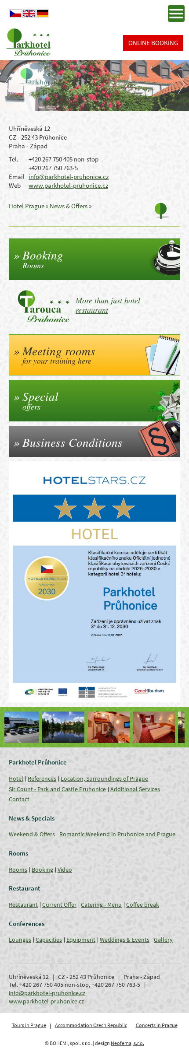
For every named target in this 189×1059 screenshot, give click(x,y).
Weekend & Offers (32, 834)
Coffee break (142, 904)
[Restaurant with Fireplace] (162, 727)
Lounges (20, 939)
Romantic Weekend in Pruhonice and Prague (117, 834)
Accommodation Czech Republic (91, 1025)
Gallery (163, 939)
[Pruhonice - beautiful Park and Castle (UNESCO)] (27, 727)
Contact (19, 799)
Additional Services (135, 789)
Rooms (18, 869)
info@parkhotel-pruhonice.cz (69, 176)
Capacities (49, 939)
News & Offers (68, 206)
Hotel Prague (26, 206)
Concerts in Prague (157, 1025)
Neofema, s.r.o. (127, 1043)
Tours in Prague (29, 1025)
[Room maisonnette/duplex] (72, 727)
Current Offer (59, 904)
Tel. (13, 159)
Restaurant (23, 904)
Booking (42, 869)
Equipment (80, 939)
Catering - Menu (101, 904)
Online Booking (153, 43)
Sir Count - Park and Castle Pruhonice (57, 789)
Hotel (16, 778)
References (42, 778)
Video (65, 869)
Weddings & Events (124, 939)
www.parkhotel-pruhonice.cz (68, 185)
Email (17, 176)
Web (15, 185)
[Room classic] (117, 727)
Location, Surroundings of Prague (104, 778)
